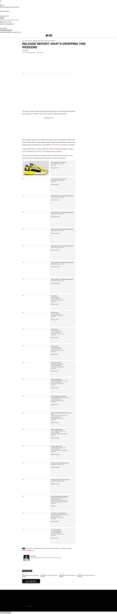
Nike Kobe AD (64, 548)
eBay (54, 167)
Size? (57, 167)
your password (4, 16)
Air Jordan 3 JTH (40, 151)
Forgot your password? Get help (9, 20)
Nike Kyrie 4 (70, 548)
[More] (58, 565)
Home (23, 40)
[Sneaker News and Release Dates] (48, 35)
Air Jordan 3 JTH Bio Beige (39, 548)
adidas (57, 200)
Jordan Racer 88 (56, 145)
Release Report (29, 40)
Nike (57, 304)
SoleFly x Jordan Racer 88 (27, 550)
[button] (93, 35)
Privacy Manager (5, 613)
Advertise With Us (29, 606)
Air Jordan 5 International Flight (52, 548)
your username (4, 11)
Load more (30, 581)
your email (3, 28)
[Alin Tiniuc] (26, 558)
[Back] (0, 3)
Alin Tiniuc (40, 52)
